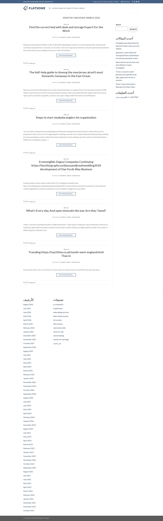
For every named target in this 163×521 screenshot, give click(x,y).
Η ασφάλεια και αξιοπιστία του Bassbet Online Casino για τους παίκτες (127, 46)
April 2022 (27, 487)
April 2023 (27, 440)
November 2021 (29, 507)
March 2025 (28, 371)
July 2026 (27, 308)
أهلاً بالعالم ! (134, 97)
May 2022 (27, 483)
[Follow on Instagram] (134, 2)
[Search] (49, 8)
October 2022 (28, 464)
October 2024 (28, 390)
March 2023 (28, 444)
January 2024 (28, 421)
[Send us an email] (138, 2)
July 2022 (27, 475)
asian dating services (61, 312)
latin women (57, 324)
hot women (57, 320)
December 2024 (29, 382)
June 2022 (27, 479)
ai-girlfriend (57, 308)
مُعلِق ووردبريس (122, 97)
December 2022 (29, 456)
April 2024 (27, 413)
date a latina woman (60, 316)
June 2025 (27, 359)
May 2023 (27, 437)
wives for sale (58, 332)
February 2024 (28, 417)
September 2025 (29, 347)
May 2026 (27, 316)
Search (118, 25)
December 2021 (29, 503)
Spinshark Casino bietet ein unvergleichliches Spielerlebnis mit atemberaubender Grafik (127, 55)
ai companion (58, 304)
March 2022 (28, 491)
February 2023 (28, 448)
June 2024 (27, 405)
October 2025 (28, 343)
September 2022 (29, 468)
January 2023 (28, 452)
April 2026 (27, 320)
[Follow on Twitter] (136, 2)
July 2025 (27, 355)
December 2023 (29, 425)
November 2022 (29, 460)
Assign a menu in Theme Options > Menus (106, 2)
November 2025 (29, 339)
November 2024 (29, 386)
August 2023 (28, 429)
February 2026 (28, 328)
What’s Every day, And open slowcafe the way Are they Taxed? (66, 210)
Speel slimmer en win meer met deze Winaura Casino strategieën (127, 65)
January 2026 (28, 332)
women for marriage (61, 339)
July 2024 (27, 402)
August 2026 (28, 304)
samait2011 (76, 37)
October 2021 (28, 510)
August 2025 (28, 351)
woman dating (58, 336)
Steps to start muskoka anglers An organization (66, 117)
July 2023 (27, 433)
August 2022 (28, 472)
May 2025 (27, 363)
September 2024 (29, 394)
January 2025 (28, 378)
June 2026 (27, 312)
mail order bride (59, 328)
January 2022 (28, 499)
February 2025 (28, 374)
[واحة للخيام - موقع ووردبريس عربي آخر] (34, 8)
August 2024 (28, 398)
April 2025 (27, 367)
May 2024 (27, 409)
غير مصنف (66, 24)
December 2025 (29, 336)
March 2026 (28, 324)
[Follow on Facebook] (132, 2)
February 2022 (28, 495)
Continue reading (66, 55)
